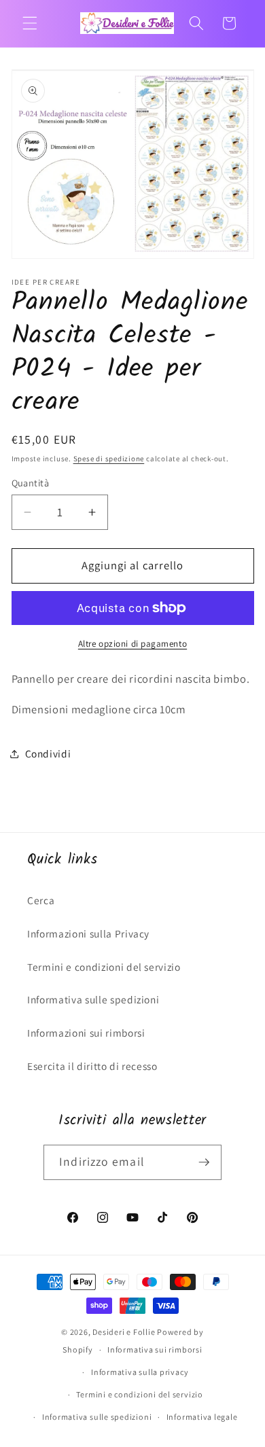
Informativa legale (202, 1417)
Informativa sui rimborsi (154, 1349)
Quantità (31, 482)
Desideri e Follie (123, 1332)
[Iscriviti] (204, 1162)
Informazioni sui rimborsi (86, 1032)
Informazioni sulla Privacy (88, 933)
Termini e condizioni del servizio (104, 966)
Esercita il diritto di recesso (92, 1066)
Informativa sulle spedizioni (93, 999)
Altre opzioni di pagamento (132, 643)
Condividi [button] (48, 753)
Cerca (40, 900)
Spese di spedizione (109, 458)
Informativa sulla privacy (139, 1372)
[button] (30, 23)
